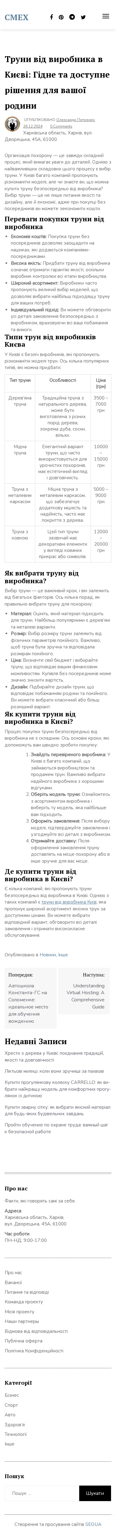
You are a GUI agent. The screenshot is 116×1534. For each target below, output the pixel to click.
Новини (48, 955)
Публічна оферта (23, 1341)
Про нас (13, 1273)
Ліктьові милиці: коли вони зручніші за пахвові (54, 1071)
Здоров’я (15, 1425)
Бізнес (12, 1395)
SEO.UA (93, 1524)
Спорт (11, 1405)
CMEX (17, 17)
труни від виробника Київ (69, 902)
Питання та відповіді (27, 1292)
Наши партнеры (22, 1321)
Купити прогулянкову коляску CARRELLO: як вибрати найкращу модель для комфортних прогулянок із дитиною (58, 1089)
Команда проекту (24, 1302)
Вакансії (13, 1282)
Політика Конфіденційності (34, 1351)
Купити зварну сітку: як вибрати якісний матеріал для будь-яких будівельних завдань (57, 1110)
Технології (16, 1434)
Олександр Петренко (75, 119)
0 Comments (61, 126)
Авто (10, 1415)
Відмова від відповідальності (36, 1331)
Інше (63, 955)
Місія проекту (19, 1312)
